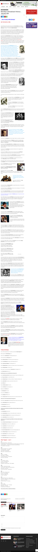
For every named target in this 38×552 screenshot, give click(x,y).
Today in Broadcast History (8, 8)
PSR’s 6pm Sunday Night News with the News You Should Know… (5, 499)
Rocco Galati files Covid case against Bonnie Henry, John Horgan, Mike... (21, 539)
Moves (10, 6)
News (7, 6)
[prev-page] (1, 512)
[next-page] (2, 512)
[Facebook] (34, 0)
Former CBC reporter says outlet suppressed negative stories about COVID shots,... (21, 546)
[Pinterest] (5, 16)
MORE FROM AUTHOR (9, 502)
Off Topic (22, 6)
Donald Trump (18, 342)
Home (1, 8)
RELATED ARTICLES (3, 502)
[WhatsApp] (6, 16)
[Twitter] (36, 0)
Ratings (18, 6)
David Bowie (7, 318)
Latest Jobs (3, 6)
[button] (36, 6)
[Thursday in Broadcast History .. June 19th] (21, 506)
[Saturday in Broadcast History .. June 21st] (4, 504)
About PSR (26, 6)
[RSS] (35, 0)
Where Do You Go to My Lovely (7, 334)
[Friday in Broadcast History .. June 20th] (12, 506)
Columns (14, 6)
